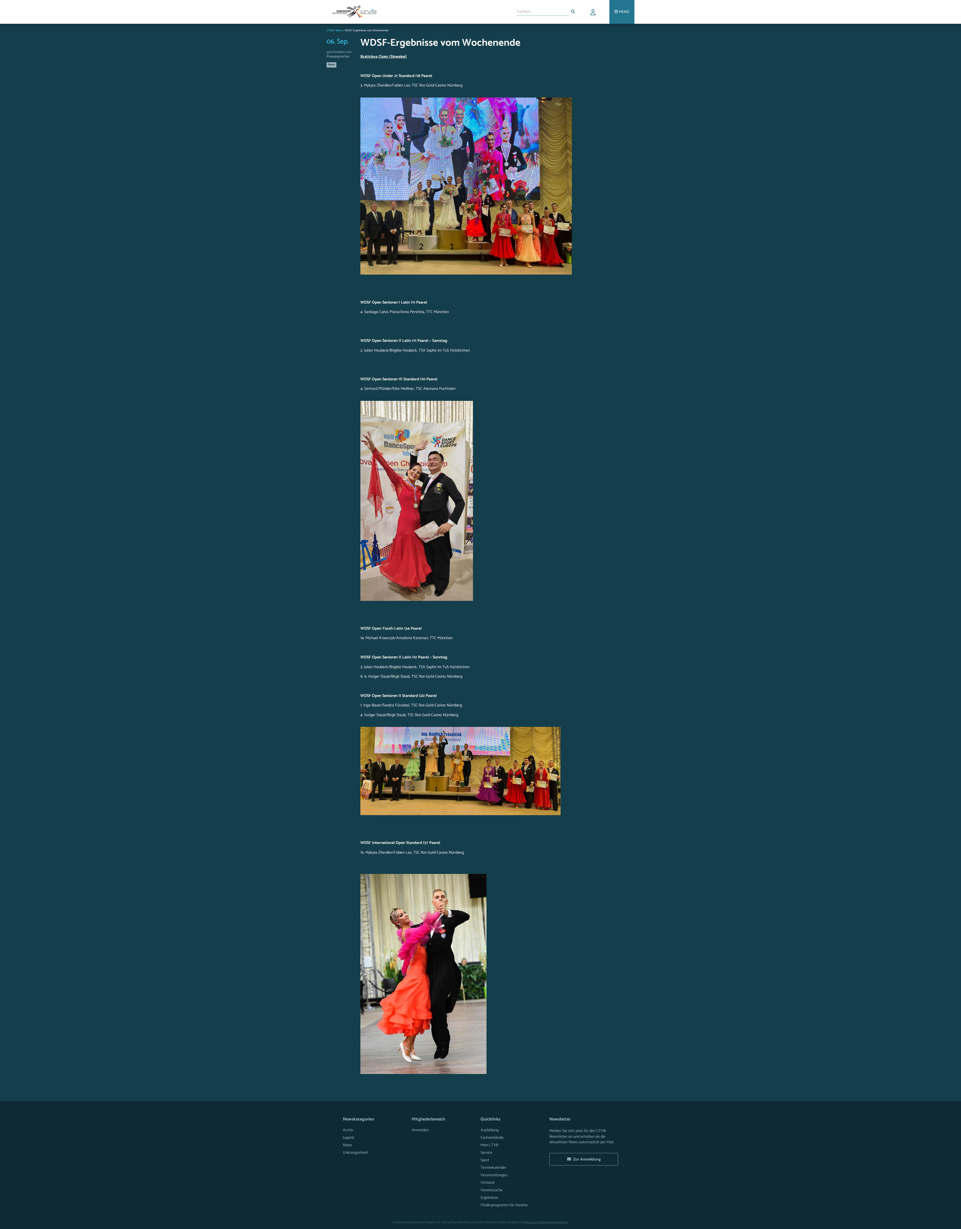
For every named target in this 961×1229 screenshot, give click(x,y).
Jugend (348, 1137)
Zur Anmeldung (586, 1159)
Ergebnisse (489, 1197)
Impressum (531, 1222)
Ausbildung (489, 1130)
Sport (484, 1160)
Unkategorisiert (355, 1152)
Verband (487, 1182)
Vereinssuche (491, 1190)
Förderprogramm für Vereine (504, 1205)
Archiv (348, 1130)
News (331, 64)
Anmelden (420, 1130)
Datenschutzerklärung (553, 1222)
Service (486, 1152)
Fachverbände (492, 1137)
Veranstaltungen (494, 1175)
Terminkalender (493, 1167)
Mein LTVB (489, 1145)
